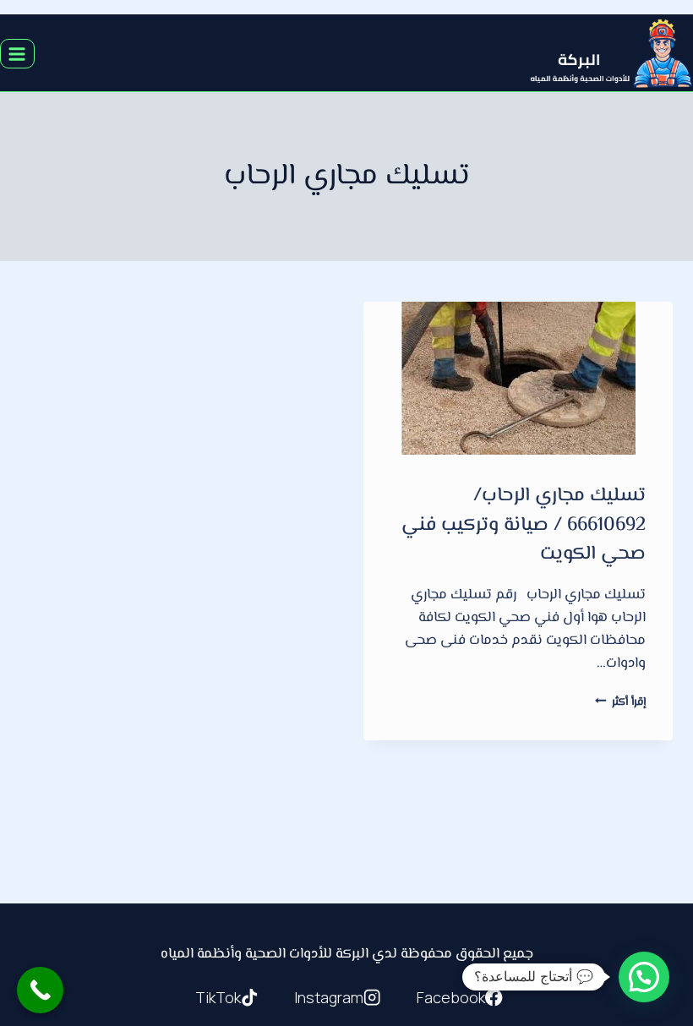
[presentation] (518, 378)
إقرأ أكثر (620, 702)
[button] (644, 977)
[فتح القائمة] (17, 53)
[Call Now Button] (40, 990)
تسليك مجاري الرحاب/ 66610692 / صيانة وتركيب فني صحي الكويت (523, 525)
